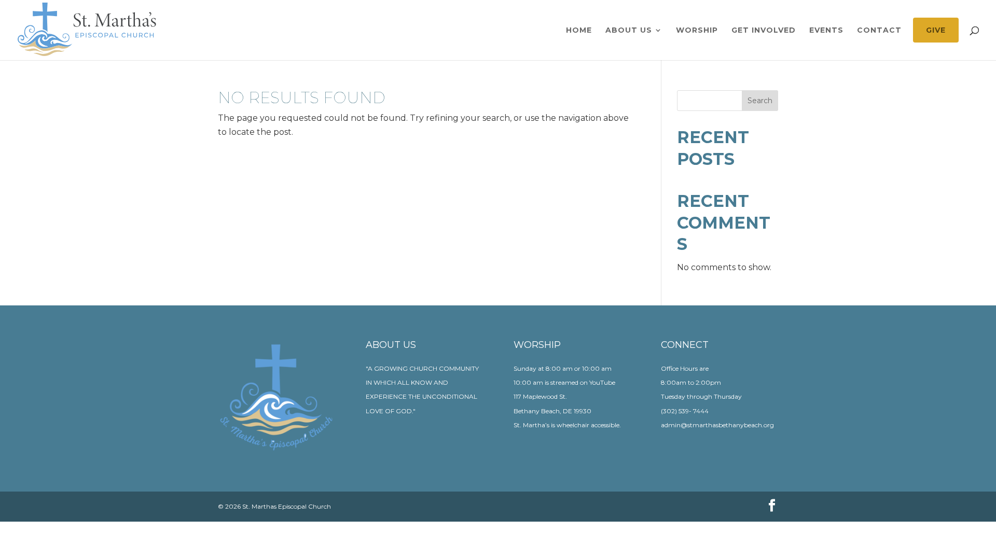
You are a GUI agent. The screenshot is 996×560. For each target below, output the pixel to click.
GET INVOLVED (763, 30)
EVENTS (826, 30)
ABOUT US (628, 30)
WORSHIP (697, 30)
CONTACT (879, 30)
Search (760, 100)
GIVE (936, 30)
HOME (579, 30)
